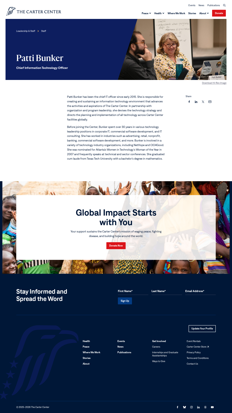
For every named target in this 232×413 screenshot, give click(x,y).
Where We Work (176, 13)
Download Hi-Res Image (214, 83)
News (201, 5)
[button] (224, 5)
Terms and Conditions (198, 358)
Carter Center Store (198, 346)
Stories (192, 13)
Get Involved (159, 341)
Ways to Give (158, 361)
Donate (219, 13)
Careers (156, 346)
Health (158, 13)
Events (191, 5)
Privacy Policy (194, 352)
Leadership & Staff (25, 31)
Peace (145, 13)
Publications (213, 5)
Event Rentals (194, 341)
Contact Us (192, 363)
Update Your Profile (202, 329)
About (202, 13)
